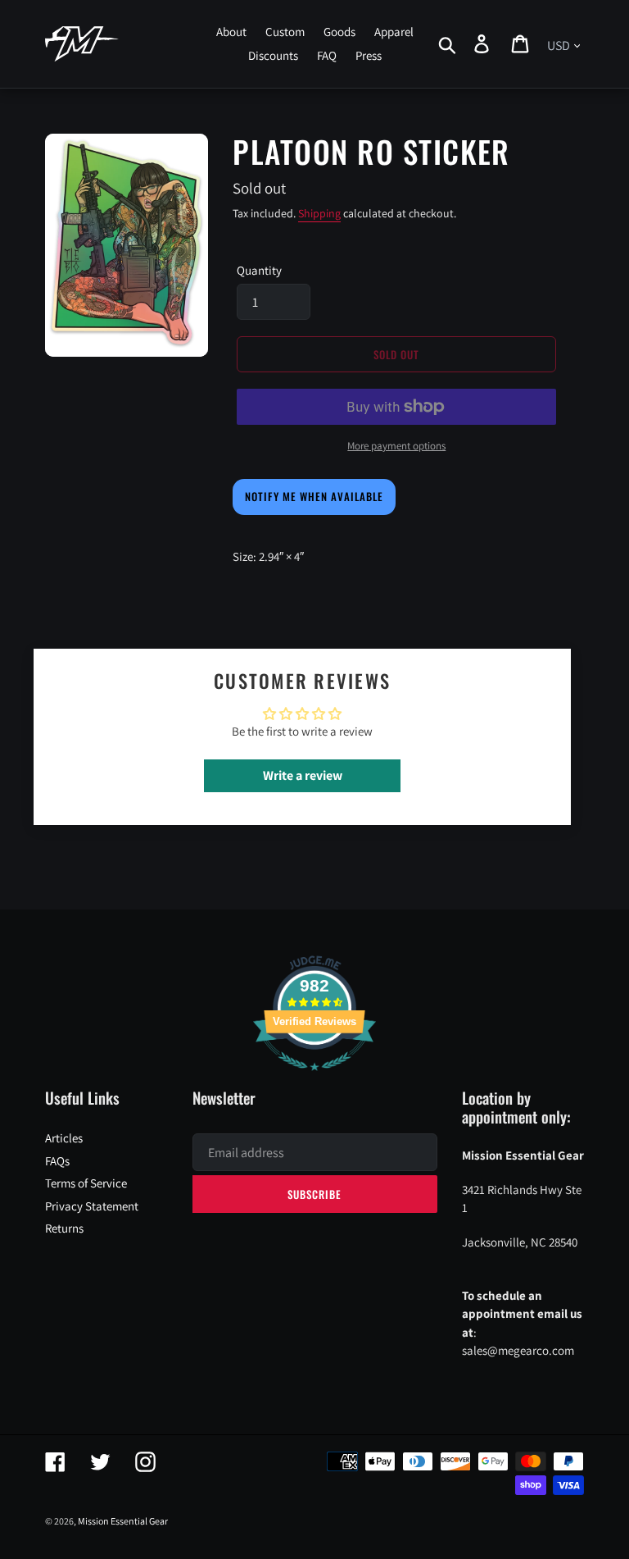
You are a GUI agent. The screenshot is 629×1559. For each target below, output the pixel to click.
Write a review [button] (302, 775)
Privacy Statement (91, 1206)
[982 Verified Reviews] (314, 1079)
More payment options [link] (396, 446)
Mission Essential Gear (123, 1521)
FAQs (57, 1161)
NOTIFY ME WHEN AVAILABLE (314, 496)
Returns (64, 1228)
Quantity (259, 270)
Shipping (319, 213)
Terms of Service (86, 1183)
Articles (64, 1138)
